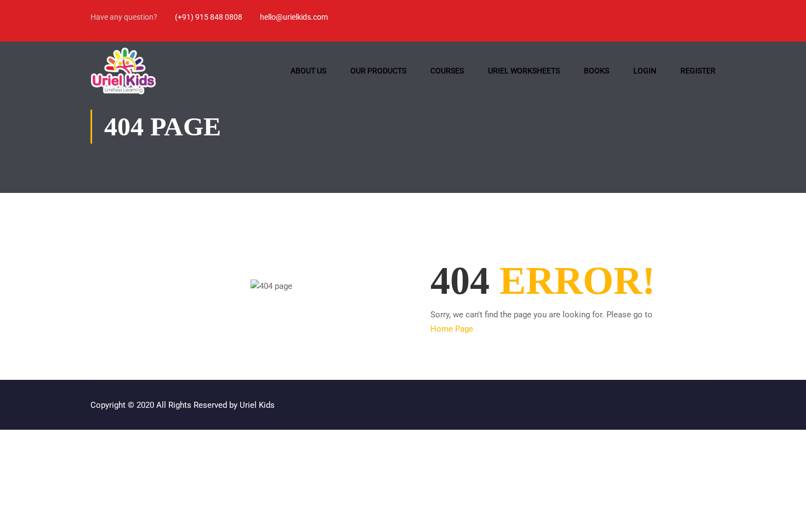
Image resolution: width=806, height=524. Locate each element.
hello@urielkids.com (294, 17)
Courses (447, 70)
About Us (308, 70)
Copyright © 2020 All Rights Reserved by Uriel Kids (182, 405)
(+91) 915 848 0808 (208, 17)
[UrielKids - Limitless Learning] (123, 71)
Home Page (451, 329)
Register (698, 70)
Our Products (378, 70)
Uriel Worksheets (524, 70)
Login (644, 70)
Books (596, 70)
